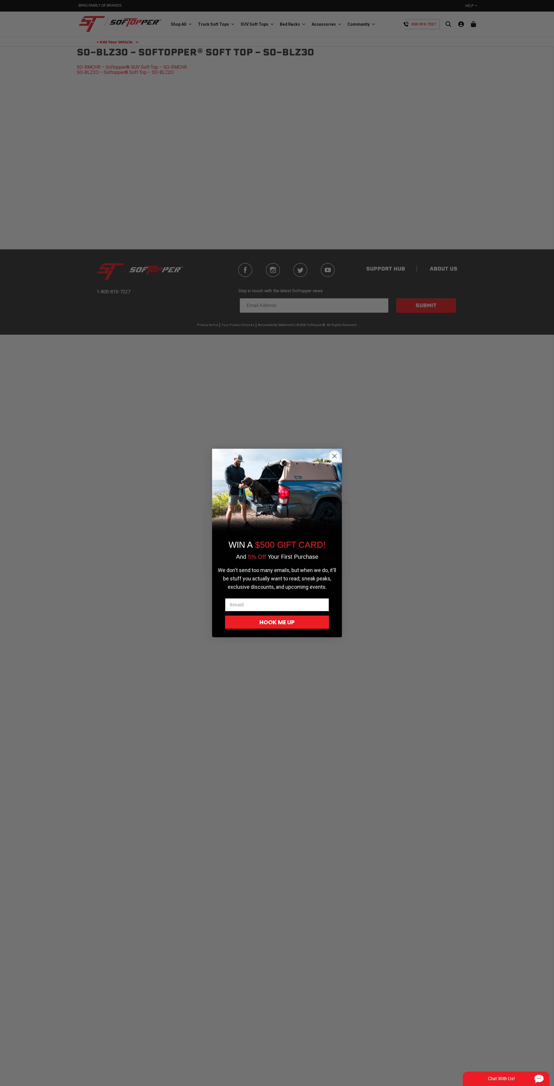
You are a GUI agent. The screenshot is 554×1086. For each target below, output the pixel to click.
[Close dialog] (335, 456)
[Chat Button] (506, 1079)
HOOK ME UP (277, 622)
